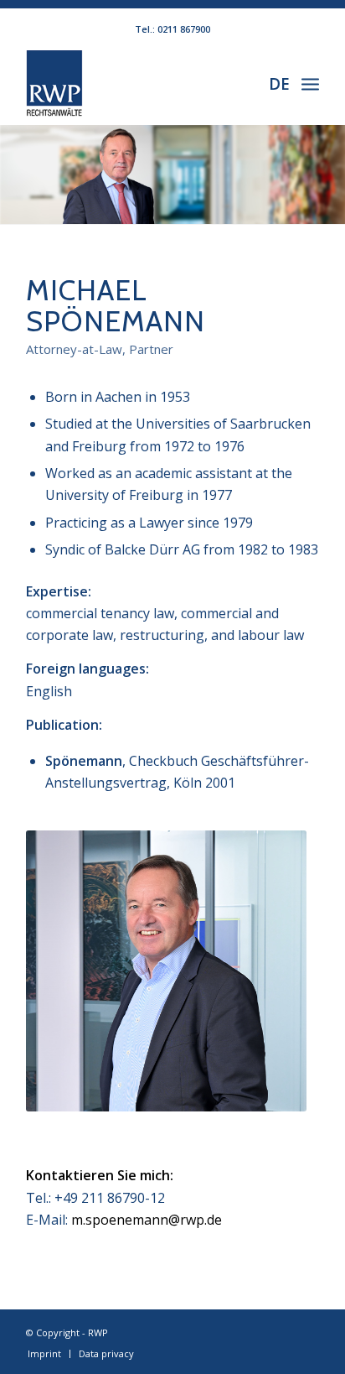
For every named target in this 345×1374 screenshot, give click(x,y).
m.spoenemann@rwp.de (146, 1219)
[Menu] (310, 83)
